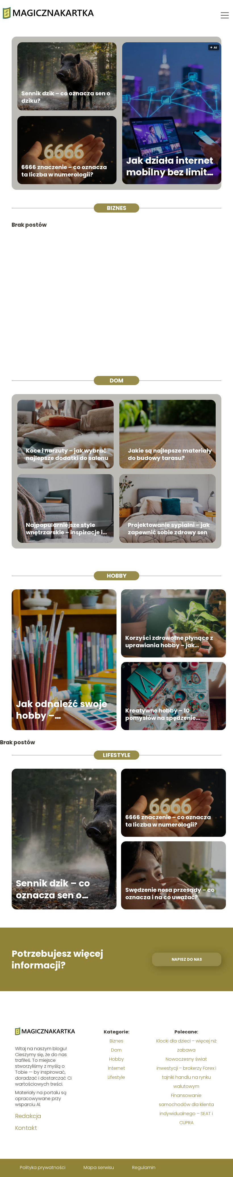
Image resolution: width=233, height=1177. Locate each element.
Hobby (116, 576)
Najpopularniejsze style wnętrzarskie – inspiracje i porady (64, 528)
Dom (116, 380)
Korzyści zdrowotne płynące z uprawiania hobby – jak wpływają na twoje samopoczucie (169, 641)
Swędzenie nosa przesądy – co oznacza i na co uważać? (170, 893)
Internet (116, 1068)
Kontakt (26, 1128)
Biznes (116, 208)
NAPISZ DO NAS (187, 959)
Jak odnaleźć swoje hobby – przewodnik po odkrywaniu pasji (61, 710)
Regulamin (143, 1167)
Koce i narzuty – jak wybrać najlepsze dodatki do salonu (67, 454)
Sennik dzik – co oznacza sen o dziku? (65, 97)
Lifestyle (116, 755)
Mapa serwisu (99, 1167)
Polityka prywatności (42, 1167)
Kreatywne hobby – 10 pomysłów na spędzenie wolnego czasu (160, 714)
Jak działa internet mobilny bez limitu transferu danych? (170, 166)
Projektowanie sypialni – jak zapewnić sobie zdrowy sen (169, 528)
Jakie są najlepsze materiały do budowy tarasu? (170, 454)
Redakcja (28, 1116)
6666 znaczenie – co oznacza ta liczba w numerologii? (64, 170)
